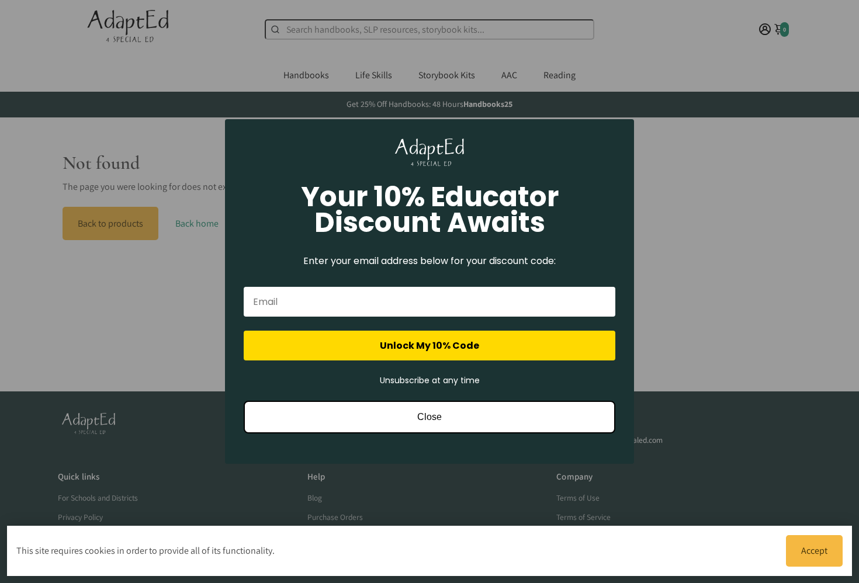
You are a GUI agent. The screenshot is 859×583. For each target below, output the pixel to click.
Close (429, 417)
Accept (814, 550)
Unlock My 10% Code (429, 345)
